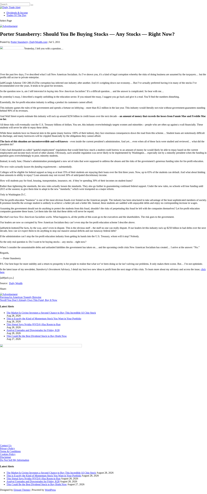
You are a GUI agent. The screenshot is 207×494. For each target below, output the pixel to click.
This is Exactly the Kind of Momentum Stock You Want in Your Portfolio (43, 318)
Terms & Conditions (10, 451)
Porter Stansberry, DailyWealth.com (29, 42)
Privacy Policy (7, 448)
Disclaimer (5, 457)
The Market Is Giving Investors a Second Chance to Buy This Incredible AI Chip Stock (51, 312)
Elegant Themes (22, 489)
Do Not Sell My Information (14, 460)
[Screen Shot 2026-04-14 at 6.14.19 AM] (41, 346)
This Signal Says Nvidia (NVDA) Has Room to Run (33, 324)
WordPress (50, 489)
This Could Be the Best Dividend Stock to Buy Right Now (36, 336)
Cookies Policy (8, 454)
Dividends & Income (17, 12)
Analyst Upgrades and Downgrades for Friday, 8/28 (33, 330)
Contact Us (5, 445)
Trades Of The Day (16, 15)
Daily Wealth (15, 283)
